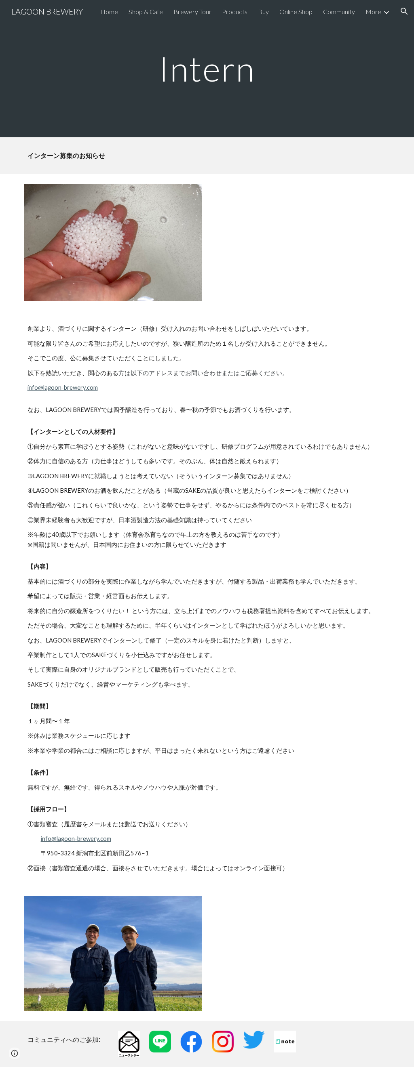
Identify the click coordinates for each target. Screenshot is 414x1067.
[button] (404, 11)
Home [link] (109, 11)
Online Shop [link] (296, 11)
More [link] (373, 11)
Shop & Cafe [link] (146, 11)
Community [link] (339, 11)
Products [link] (234, 11)
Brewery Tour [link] (192, 11)
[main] (207, 68)
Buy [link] (263, 11)
